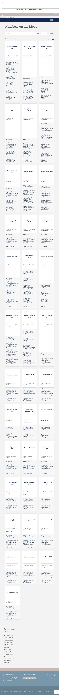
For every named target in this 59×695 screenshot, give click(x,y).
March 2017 (43, 457)
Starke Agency (26, 198)
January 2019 (9, 326)
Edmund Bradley (27, 292)
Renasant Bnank (44, 201)
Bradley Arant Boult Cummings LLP (10, 207)
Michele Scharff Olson (28, 363)
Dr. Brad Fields (9, 358)
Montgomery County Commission (45, 142)
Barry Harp (31, 92)
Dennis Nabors (26, 301)
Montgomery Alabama (45, 126)
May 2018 (25, 384)
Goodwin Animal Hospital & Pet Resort (12, 360)
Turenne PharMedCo (45, 205)
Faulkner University (27, 96)
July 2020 (8, 181)
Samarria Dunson (44, 298)
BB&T (31, 206)
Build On (42, 134)
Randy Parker (9, 89)
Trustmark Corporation (11, 154)
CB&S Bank (25, 92)
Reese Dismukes (44, 301)
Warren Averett (44, 146)
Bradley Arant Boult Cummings (27, 354)
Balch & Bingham (44, 296)
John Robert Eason (10, 85)
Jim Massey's (13, 210)
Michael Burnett (26, 297)
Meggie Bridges (9, 77)
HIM (14, 82)
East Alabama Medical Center (45, 145)
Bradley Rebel (9, 93)
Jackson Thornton (44, 88)
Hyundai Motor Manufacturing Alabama (11, 87)
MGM (42, 124)
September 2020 (44, 119)
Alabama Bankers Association (44, 151)
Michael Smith (9, 91)
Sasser (32, 284)
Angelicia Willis (9, 82)
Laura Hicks (43, 154)
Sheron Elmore (9, 75)
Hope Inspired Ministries (46, 200)
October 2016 (44, 493)
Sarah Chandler (26, 348)
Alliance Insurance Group (11, 201)
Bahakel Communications (11, 302)
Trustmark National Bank (11, 155)
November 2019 (27, 230)
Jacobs (42, 149)
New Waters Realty (48, 149)
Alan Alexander (44, 300)
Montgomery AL (9, 67)
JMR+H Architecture (10, 97)
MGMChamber (9, 65)
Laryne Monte (31, 362)
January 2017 (9, 493)
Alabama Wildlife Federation (44, 97)
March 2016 (26, 567)
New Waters (8, 205)
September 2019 (44, 230)
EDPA (47, 154)
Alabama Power (44, 159)
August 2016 (9, 531)
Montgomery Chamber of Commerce (46, 131)
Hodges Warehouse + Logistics (10, 158)
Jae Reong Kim (26, 286)
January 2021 (9, 119)
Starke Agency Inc (44, 89)
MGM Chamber (9, 147)
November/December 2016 (28, 493)
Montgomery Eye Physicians (44, 140)
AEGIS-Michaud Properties (46, 199)
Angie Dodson (26, 352)
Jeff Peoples (43, 160)
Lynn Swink (31, 293)
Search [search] (51, 33)
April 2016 (8, 567)
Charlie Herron (9, 98)
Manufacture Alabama (45, 94)
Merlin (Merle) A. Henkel (11, 354)
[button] (49, 38)
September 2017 (44, 420)
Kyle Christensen (27, 361)
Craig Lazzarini (9, 79)
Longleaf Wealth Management (26, 299)
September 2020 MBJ (45, 137)
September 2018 (44, 326)
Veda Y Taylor (9, 84)
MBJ (16, 72)
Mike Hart (8, 96)
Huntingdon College (10, 78)
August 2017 (9, 457)
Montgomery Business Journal (11, 71)
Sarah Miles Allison (27, 99)
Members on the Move (11, 74)
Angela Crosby (26, 345)
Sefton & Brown (26, 285)
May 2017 (25, 457)
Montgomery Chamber (11, 62)
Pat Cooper (13, 362)
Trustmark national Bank (11, 92)
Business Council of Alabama (45, 306)
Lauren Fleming (9, 99)
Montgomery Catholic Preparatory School (10, 161)
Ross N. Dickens (26, 306)
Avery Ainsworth (27, 358)
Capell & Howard (27, 284)
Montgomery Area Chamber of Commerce (12, 64)
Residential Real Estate (28, 202)
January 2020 (9, 230)
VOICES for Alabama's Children (11, 297)
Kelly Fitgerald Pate (10, 209)
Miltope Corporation (10, 150)
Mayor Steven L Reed (45, 138)
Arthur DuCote (26, 344)
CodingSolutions (9, 300)
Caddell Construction (10, 81)
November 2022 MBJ (10, 72)
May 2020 (25, 181)
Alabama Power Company (46, 95)
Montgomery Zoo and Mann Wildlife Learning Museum (12, 350)
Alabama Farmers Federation (44, 91)
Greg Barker (43, 155)
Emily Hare (25, 362)
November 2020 (44, 57)
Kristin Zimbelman (27, 365)
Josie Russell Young (10, 363)
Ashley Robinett (44, 161)
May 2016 (43, 529)
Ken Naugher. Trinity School (10, 353)
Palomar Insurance (10, 90)
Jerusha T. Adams (27, 282)
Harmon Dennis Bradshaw (46, 202)
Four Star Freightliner (10, 203)
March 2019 (43, 266)
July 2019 (8, 266)
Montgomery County (10, 69)
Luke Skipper (26, 95)
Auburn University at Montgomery (27, 304)
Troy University (9, 83)
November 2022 (10, 57)
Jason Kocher (26, 293)
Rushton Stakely (26, 302)
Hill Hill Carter (44, 92)
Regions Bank (26, 342)
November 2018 (27, 326)
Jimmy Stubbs (49, 155)
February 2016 (44, 567)
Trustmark (43, 98)
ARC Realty (8, 306)
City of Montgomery (10, 68)
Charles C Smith (44, 158)
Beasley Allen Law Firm (46, 206)
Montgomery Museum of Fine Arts (28, 350)
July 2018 (8, 384)
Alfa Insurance (26, 206)
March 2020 (43, 181)
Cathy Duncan (26, 291)
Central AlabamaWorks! (28, 205)
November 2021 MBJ (30, 86)
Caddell (25, 347)
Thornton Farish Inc (45, 208)
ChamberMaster (30, 692)
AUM (32, 302)
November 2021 (27, 57)
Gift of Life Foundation (28, 287)
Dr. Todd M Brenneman (28, 97)
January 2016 (9, 602)
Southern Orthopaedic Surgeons (45, 148)
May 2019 (25, 266)
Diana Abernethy (27, 360)
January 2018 (9, 420)
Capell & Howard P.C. (10, 355)
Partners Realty (26, 356)
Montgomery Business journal (45, 81)
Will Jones (8, 362)
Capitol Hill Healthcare (28, 295)
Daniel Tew (32, 348)
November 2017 (27, 422)
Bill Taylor (8, 210)
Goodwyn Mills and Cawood (12, 301)
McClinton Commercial (28, 201)
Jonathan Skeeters (27, 355)
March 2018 (43, 384)
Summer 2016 (26, 529)
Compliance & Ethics (27, 346)
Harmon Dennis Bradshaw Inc (29, 208)
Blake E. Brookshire (10, 356)
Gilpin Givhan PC (44, 156)
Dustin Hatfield (26, 300)
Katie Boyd (43, 304)
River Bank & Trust (10, 76)
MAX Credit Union (10, 95)
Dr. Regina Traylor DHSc (28, 288)
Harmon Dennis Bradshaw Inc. (11, 304)
